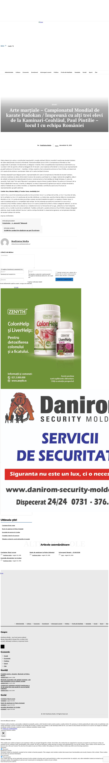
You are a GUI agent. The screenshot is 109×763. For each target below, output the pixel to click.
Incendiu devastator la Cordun (11, 532)
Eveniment (4, 700)
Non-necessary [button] (5, 755)
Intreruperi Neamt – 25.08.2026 (69, 552)
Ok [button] (1, 728)
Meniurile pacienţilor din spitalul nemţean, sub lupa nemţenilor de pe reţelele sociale (16, 680)
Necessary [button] (3, 747)
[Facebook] (2, 646)
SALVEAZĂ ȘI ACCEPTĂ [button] (8, 761)
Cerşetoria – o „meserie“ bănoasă (14, 223)
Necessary (5, 749)
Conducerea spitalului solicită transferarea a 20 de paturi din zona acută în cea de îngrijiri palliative (15, 687)
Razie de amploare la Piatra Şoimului (12, 529)
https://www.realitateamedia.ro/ (20, 244)
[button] (11, 46)
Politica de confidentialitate (10, 728)
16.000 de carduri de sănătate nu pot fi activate (21, 230)
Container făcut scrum (8, 525)
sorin (62, 555)
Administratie (5, 677)
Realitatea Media (45, 145)
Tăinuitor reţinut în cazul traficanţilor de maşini (16, 539)
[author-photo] (2, 555)
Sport (54, 104)
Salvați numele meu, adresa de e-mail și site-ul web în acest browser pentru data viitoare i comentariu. (66, 274)
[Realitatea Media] (5, 242)
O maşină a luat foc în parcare (10, 535)
